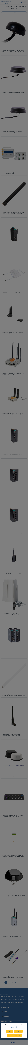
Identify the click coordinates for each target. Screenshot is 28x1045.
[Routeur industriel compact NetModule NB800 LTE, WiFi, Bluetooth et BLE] (14, 153)
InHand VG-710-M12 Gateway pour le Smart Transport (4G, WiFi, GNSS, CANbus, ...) (13, 816)
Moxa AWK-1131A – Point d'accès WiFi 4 (12, 936)
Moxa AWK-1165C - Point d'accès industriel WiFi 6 (14, 534)
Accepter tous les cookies (14, 1035)
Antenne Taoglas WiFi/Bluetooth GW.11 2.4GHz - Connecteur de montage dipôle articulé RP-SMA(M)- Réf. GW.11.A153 (14, 213)
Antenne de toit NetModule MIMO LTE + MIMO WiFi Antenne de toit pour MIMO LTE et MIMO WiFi (13, 51)
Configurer (18, 1031)
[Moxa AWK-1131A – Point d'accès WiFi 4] (14, 918)
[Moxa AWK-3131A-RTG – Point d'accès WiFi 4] (14, 635)
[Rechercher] (24, 2)
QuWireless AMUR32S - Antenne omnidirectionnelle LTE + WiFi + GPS (11, 614)
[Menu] (21, 2)
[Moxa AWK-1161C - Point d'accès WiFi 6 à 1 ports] (14, 555)
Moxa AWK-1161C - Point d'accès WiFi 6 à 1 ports (14, 573)
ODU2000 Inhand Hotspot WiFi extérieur (12, 292)
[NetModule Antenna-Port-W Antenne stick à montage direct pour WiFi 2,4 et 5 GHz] (14, 716)
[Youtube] (14, 1042)
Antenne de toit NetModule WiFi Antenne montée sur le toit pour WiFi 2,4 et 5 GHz (12, 132)
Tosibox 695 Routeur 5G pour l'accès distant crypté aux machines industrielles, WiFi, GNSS (13, 414)
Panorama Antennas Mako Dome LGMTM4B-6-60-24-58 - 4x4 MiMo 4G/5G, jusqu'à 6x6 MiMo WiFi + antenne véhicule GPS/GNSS (14, 775)
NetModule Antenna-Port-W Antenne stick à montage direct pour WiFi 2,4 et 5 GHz (13, 735)
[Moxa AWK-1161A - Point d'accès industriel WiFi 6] (14, 435)
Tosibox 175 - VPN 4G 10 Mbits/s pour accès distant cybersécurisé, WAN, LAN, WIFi (13, 333)
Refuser (9, 1031)
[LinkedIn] (16, 1042)
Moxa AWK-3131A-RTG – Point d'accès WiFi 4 (13, 654)
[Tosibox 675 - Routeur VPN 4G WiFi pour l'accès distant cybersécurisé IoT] (14, 354)
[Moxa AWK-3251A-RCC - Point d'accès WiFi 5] (14, 234)
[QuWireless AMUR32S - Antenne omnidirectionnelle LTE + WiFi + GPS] (14, 595)
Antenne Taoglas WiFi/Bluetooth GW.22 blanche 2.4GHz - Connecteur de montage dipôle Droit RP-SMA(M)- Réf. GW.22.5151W (14, 694)
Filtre (15, 12)
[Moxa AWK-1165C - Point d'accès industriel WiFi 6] (14, 515)
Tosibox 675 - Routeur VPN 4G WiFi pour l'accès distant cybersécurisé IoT (13, 374)
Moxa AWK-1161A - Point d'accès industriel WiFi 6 (14, 454)
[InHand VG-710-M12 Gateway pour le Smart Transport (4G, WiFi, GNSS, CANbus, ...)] (14, 797)
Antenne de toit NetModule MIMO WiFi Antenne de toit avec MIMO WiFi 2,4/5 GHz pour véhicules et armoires (14, 92)
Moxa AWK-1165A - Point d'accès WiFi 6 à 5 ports (14, 494)
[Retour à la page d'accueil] (6, 2)
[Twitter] (12, 1042)
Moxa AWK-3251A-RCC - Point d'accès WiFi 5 (13, 253)
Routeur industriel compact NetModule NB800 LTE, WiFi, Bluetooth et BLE (13, 172)
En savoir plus (14, 1027)
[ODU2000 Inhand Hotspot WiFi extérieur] (14, 274)
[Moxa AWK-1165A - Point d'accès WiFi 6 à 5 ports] (14, 475)
